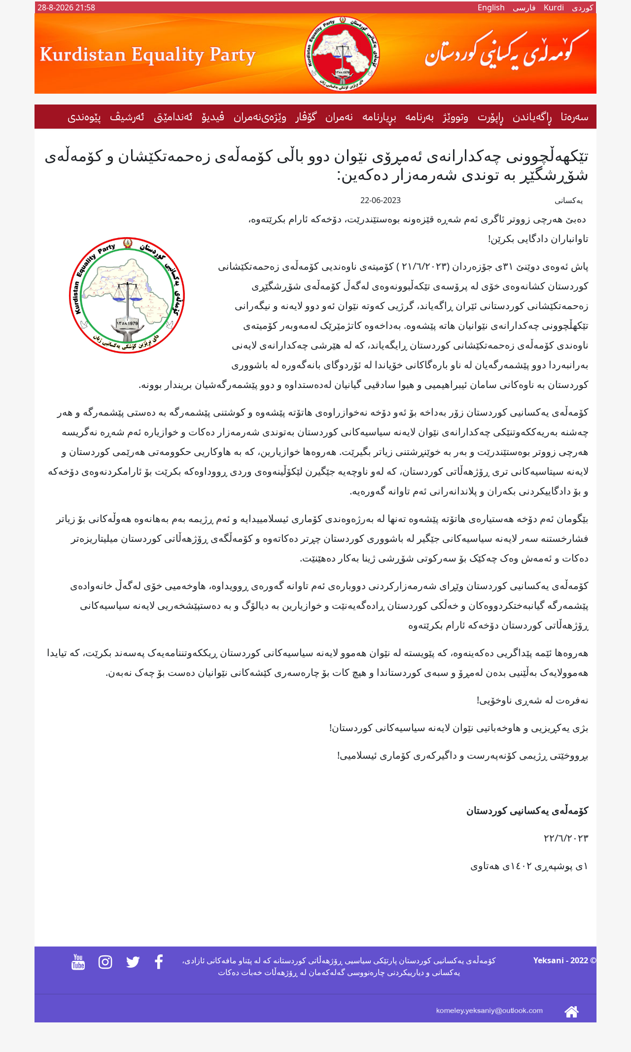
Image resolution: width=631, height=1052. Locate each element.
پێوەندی (84, 116)
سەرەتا (575, 116)
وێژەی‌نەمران (260, 116)
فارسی (524, 7)
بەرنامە (419, 116)
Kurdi (554, 7)
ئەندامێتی (173, 116)
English (491, 7)
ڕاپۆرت (490, 116)
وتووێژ (455, 116)
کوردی (583, 7)
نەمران (339, 116)
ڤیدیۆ (213, 116)
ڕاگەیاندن (532, 116)
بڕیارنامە (379, 116)
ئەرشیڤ (127, 116)
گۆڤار (306, 116)
